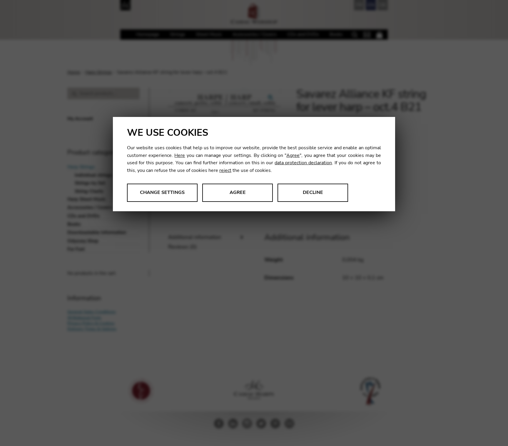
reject (225, 170)
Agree (293, 155)
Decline (313, 192)
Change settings (162, 192)
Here (179, 155)
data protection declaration (303, 163)
